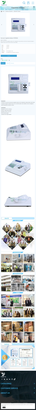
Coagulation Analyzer (17, 11)
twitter (4, 60)
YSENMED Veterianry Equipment (30, 397)
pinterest (7, 60)
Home (3, 11)
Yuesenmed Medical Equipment (19, 397)
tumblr (9, 60)
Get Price (8, 55)
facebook (1, 60)
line (2, 60)
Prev (2, 24)
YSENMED (12, 397)
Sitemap (25, 403)
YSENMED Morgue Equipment (13, 398)
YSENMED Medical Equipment (5, 397)
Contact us (17, 403)
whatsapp (6, 60)
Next (34, 24)
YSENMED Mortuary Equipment (23, 398)
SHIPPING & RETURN (6, 403)
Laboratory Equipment (9, 11)
